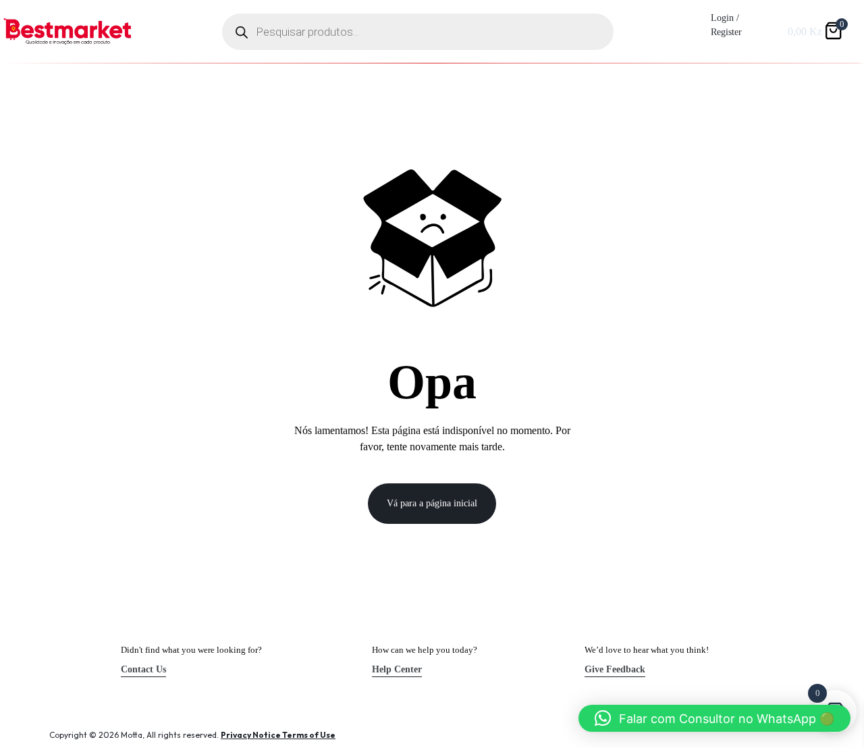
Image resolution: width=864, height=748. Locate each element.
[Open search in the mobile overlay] (417, 32)
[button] (714, 718)
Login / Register (726, 25)
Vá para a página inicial (432, 503)
